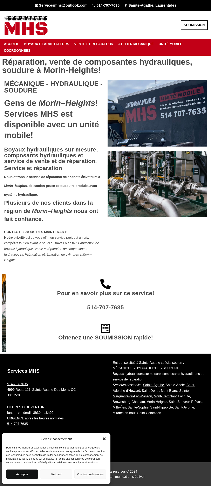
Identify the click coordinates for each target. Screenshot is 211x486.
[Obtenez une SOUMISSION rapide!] (105, 328)
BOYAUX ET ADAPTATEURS (46, 44)
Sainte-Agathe (153, 385)
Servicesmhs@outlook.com (63, 5)
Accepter (22, 474)
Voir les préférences (90, 474)
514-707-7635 (108, 5)
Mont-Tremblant (165, 396)
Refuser (56, 474)
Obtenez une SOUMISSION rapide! (105, 337)
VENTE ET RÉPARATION (93, 44)
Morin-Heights (157, 402)
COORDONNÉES (17, 50)
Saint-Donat (150, 390)
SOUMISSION (194, 25)
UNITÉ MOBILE (170, 44)
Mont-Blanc (169, 390)
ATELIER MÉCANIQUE (136, 44)
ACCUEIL (11, 44)
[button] (104, 439)
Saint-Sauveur (179, 402)
